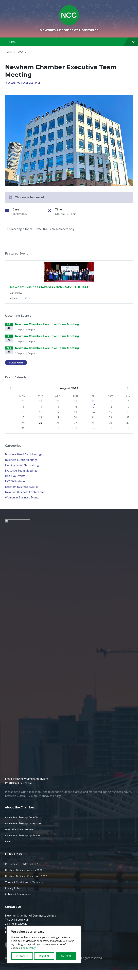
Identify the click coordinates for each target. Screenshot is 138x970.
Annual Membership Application (23, 835)
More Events (16, 362)
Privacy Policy (13, 888)
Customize (22, 956)
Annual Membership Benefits (22, 817)
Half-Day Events (15, 476)
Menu (12, 42)
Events (22, 51)
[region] (44, 944)
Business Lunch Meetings (21, 460)
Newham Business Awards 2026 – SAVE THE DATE (50, 287)
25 (40, 423)
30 (75, 401)
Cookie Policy (28, 947)
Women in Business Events (22, 497)
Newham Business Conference (24, 492)
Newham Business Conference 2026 (26, 876)
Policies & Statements (18, 894)
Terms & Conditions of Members (24, 882)
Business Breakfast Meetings (23, 454)
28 (40, 401)
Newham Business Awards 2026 (24, 870)
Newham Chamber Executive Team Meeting (47, 324)
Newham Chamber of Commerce (69, 30)
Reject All (44, 956)
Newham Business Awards (21, 487)
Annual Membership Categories (23, 823)
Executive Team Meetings (24, 82)
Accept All (66, 956)
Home (8, 51)
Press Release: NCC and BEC (21, 864)
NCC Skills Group (15, 481)
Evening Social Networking (22, 465)
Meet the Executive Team (20, 829)
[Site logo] (69, 24)
